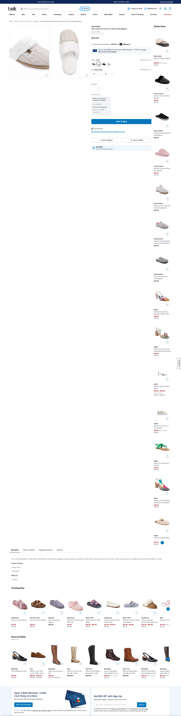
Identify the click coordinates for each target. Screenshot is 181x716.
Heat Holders (95, 26)
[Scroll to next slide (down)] (162, 542)
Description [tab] (15, 550)
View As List (145, 60)
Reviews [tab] (60, 550)
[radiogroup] (121, 73)
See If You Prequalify (23, 705)
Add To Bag (121, 121)
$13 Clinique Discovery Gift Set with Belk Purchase (108, 132)
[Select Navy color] (104, 64)
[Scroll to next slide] (168, 609)
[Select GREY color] (93, 64)
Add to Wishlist (138, 140)
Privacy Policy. (134, 709)
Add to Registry (107, 140)
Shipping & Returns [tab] (46, 550)
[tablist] (90, 550)
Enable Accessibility (166, 2)
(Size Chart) (98, 70)
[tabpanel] (90, 569)
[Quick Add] (167, 51)
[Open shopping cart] (170, 8)
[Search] (22, 9)
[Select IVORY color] (98, 64)
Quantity (94, 84)
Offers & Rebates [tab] (29, 550)
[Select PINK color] (109, 64)
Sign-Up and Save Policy (118, 709)
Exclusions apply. (143, 709)
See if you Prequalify (109, 52)
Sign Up (142, 705)
